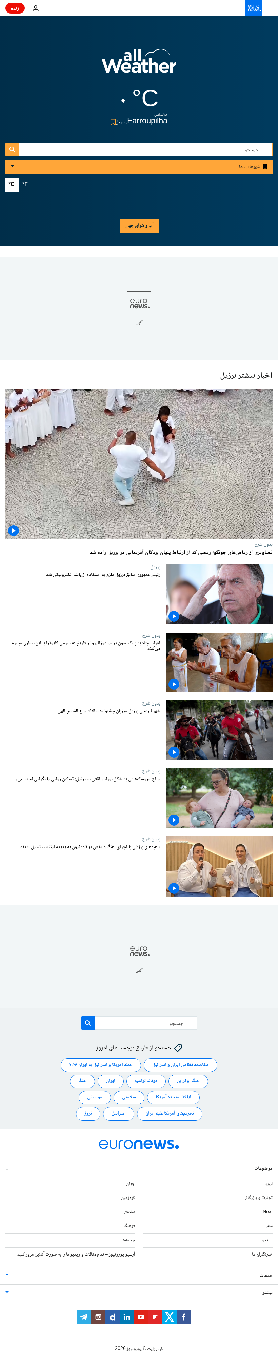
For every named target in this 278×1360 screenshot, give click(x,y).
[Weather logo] (139, 65)
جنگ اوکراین (188, 1081)
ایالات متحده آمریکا (173, 1097)
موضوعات (263, 1169)
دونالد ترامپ (146, 1081)
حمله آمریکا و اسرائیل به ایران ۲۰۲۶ (101, 1065)
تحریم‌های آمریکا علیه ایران (169, 1114)
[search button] (12, 149)
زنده (15, 8)
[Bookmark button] (112, 122)
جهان (130, 1184)
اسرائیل (119, 1114)
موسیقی (94, 1097)
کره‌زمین (128, 1198)
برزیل (155, 567)
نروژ (88, 1114)
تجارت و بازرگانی (258, 1198)
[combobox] (139, 149)
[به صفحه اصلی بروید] (253, 8)
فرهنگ (129, 1226)
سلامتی (129, 1097)
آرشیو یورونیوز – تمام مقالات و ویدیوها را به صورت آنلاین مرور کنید (76, 1254)
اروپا (268, 1184)
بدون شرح (263, 544)
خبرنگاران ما (262, 1254)
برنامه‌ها (128, 1240)
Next (268, 1212)
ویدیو (267, 1240)
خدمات (266, 1276)
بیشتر (267, 1293)
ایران (110, 1081)
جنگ (82, 1081)
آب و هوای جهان (139, 226)
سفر (269, 1226)
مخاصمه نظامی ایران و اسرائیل (180, 1065)
